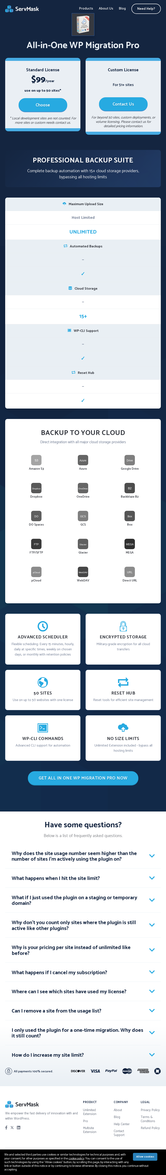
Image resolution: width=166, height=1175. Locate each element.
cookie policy (76, 1158)
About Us (106, 8)
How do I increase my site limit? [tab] (48, 1055)
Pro (85, 1121)
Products (86, 8)
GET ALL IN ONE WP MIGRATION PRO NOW (83, 778)
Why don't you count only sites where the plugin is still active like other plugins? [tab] (74, 926)
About (118, 1110)
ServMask (22, 8)
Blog (122, 8)
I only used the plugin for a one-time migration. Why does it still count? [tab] (77, 1033)
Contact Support (119, 1133)
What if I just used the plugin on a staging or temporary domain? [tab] (74, 901)
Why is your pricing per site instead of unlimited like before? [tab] (71, 950)
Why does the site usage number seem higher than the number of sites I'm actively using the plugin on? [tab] (74, 856)
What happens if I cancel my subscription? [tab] (59, 973)
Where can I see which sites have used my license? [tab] (69, 992)
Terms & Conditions (148, 1119)
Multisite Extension (89, 1130)
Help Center (122, 1124)
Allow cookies (145, 1156)
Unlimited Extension (89, 1112)
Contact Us (123, 104)
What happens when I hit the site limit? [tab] (56, 878)
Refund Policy (150, 1128)
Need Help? (146, 9)
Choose (43, 105)
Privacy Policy (150, 1110)
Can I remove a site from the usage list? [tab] (56, 1011)
